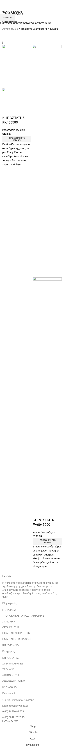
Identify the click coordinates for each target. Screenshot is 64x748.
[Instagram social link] (32, 2)
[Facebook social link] (24, 2)
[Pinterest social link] (40, 2)
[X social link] (28, 2)
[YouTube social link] (36, 2)
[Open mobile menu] (5, 7)
